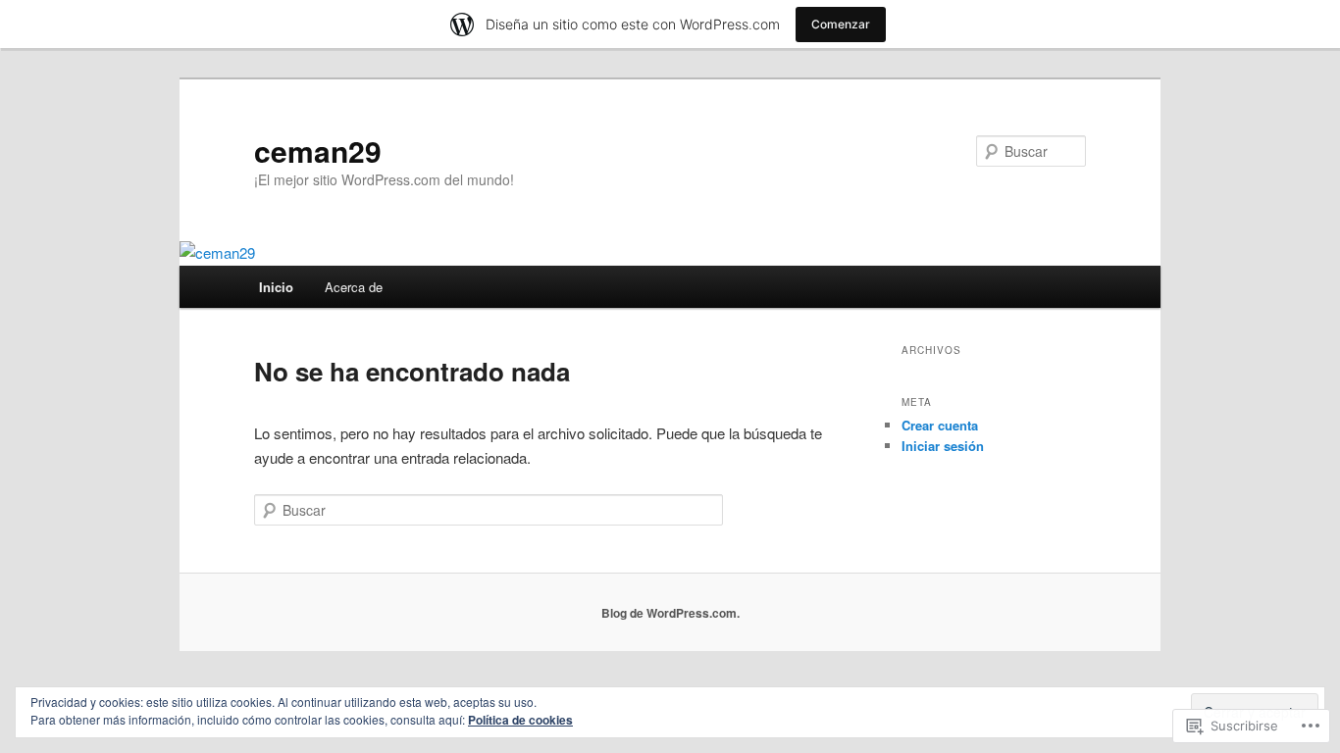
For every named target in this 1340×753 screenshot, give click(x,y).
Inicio (276, 286)
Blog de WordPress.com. (670, 613)
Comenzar (840, 24)
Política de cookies (520, 719)
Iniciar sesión (943, 445)
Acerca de (354, 286)
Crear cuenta (940, 425)
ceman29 (318, 150)
